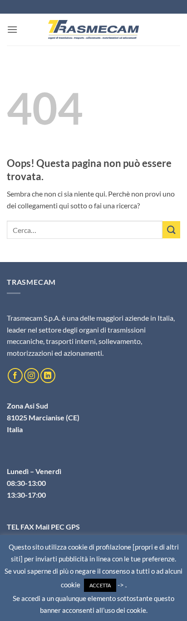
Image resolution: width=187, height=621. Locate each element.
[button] (12, 29)
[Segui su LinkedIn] (47, 375)
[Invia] (171, 230)
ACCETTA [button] (100, 585)
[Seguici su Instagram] (31, 375)
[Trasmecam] (93, 29)
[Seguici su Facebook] (15, 375)
